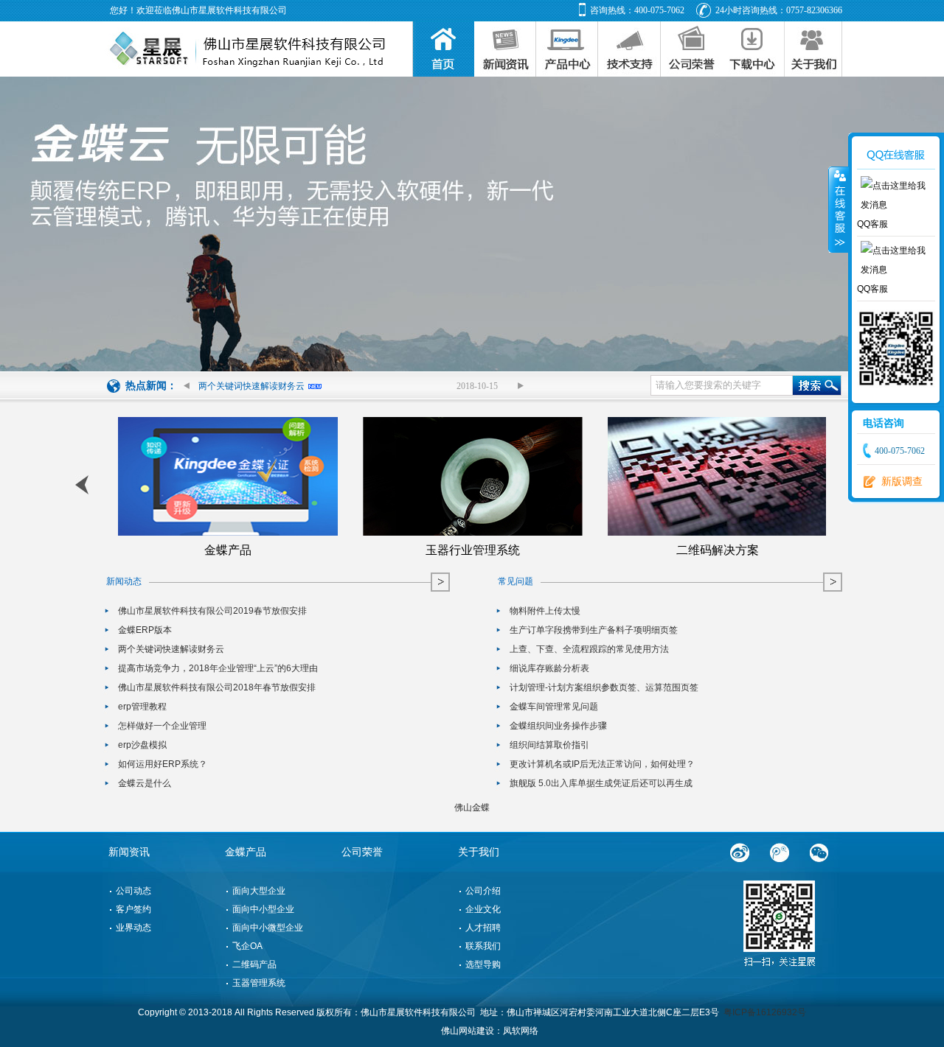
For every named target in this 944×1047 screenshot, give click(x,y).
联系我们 (483, 946)
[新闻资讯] (505, 49)
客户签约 (133, 909)
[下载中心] (754, 49)
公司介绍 (483, 891)
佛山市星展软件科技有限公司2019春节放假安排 (212, 611)
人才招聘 (483, 927)
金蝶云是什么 (144, 783)
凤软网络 (520, 1031)
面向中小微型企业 (267, 927)
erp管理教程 (142, 707)
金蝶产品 (245, 852)
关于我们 (478, 852)
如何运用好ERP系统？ (162, 764)
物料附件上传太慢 (545, 611)
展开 (838, 210)
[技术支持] (629, 49)
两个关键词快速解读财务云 (251, 386)
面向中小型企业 (263, 909)
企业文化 (483, 909)
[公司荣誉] (692, 49)
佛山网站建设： (472, 1031)
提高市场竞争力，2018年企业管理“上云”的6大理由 (218, 668)
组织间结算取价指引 (549, 745)
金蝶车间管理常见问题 (554, 707)
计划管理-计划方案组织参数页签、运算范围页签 (604, 688)
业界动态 (133, 927)
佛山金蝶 (472, 807)
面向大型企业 (258, 891)
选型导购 (483, 964)
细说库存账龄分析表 (549, 668)
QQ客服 (872, 224)
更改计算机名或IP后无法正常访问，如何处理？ (602, 764)
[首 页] (443, 49)
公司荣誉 (362, 852)
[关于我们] (813, 49)
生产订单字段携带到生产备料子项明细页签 (594, 630)
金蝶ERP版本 (145, 630)
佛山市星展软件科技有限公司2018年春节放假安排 (217, 688)
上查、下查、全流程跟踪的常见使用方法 (589, 649)
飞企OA (247, 946)
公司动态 (133, 891)
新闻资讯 (129, 852)
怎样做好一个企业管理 (162, 726)
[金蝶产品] (567, 49)
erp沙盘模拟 (142, 745)
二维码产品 (254, 964)
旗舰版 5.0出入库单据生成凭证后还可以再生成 (601, 783)
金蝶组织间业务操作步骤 (558, 726)
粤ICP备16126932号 (764, 1012)
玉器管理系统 (258, 983)
